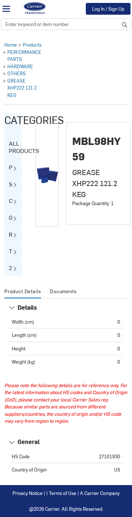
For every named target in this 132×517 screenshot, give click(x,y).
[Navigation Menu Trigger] (6, 9)
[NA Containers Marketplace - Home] (34, 8)
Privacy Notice (27, 493)
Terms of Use (62, 493)
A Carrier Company (100, 493)
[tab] (22, 292)
